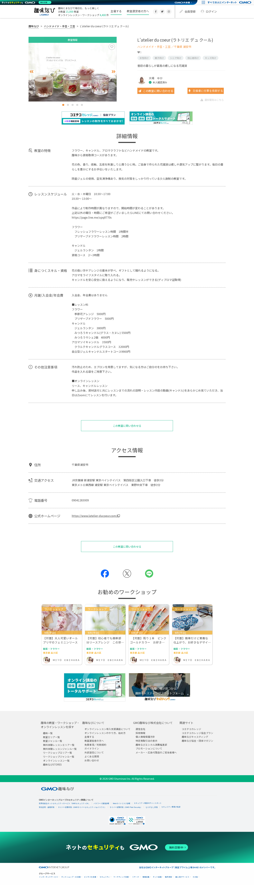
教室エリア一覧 (51, 737)
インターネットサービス (48, 877)
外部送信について (94, 752)
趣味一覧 (48, 733)
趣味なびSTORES (52, 764)
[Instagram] (169, 11)
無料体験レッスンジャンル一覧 (60, 749)
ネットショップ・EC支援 (71, 877)
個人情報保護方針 (145, 737)
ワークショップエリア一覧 (57, 752)
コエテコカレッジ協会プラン (197, 733)
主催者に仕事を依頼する (207, 90)
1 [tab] (63, 105)
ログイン (211, 11)
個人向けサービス (182, 877)
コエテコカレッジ (191, 729)
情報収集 (146, 877)
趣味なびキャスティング (195, 737)
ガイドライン (91, 748)
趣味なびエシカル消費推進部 (151, 744)
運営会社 (140, 729)
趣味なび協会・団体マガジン (197, 741)
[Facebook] (155, 11)
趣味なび (34, 26)
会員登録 (190, 11)
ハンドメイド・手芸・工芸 (59, 26)
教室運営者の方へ (138, 11)
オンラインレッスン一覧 (56, 760)
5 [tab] (82, 105)
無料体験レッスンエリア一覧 (58, 745)
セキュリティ (105, 877)
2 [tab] (68, 105)
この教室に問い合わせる (158, 91)
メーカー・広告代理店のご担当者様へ (156, 752)
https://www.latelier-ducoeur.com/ (94, 516)
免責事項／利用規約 (95, 744)
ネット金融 (157, 877)
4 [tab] (77, 105)
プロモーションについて (149, 748)
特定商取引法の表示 (146, 741)
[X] (162, 11)
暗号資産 (168, 877)
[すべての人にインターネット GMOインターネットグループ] (230, 2)
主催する (116, 11)
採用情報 (140, 733)
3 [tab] (73, 105)
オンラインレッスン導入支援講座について (107, 729)
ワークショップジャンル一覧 (58, 756)
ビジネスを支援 (90, 877)
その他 (195, 877)
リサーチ (135, 877)
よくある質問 (91, 756)
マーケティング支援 (121, 877)
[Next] (114, 71)
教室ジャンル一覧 (52, 741)
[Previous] (32, 71)
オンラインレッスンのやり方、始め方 (105, 733)
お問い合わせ (91, 760)
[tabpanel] (73, 72)
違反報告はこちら (214, 100)
